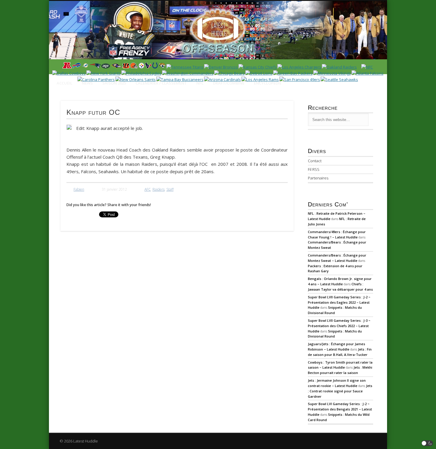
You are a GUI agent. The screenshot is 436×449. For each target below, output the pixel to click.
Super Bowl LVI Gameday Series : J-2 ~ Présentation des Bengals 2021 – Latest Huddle (340, 409)
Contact (315, 160)
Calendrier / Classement (161, 83)
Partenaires (318, 178)
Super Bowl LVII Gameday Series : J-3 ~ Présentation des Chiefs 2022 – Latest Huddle (339, 325)
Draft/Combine (228, 83)
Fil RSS (313, 169)
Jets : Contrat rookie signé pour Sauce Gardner (340, 391)
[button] (427, 443)
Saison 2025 (114, 83)
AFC (147, 189)
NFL (199, 83)
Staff (170, 189)
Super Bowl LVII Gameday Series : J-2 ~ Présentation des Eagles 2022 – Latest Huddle (339, 302)
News (87, 83)
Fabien (79, 189)
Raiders (158, 189)
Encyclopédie (267, 83)
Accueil (64, 83)
